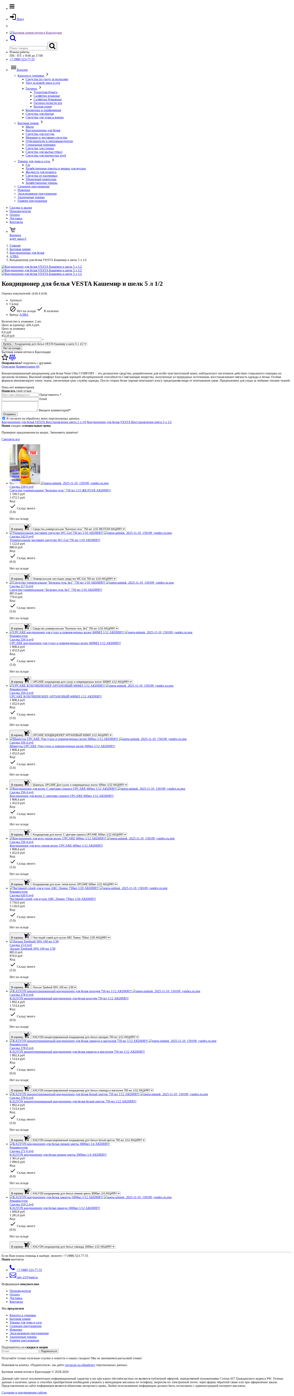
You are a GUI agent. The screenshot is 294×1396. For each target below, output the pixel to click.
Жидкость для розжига (41, 172)
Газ (28, 165)
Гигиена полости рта (48, 103)
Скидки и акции (21, 207)
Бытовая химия (28, 123)
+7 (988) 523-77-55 (22, 59)
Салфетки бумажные (48, 99)
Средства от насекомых (42, 175)
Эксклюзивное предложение (37, 193)
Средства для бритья (40, 113)
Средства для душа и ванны (45, 117)
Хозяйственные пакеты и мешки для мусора (56, 168)
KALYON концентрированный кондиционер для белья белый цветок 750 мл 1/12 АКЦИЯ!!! (73, 1101)
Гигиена (32, 88)
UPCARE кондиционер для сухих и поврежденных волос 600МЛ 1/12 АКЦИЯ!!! (65, 643)
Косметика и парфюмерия (43, 110)
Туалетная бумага (45, 92)
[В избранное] (5, 359)
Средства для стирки (40, 148)
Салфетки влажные (47, 95)
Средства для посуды (40, 134)
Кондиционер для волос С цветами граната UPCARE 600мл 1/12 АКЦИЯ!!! (62, 796)
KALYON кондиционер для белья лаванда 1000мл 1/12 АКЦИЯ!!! (55, 1208)
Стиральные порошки (41, 144)
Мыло (30, 126)
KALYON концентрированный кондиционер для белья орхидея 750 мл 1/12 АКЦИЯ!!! (69, 998)
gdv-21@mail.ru (27, 1277)
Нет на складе (12, 348)
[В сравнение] (12, 359)
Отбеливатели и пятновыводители (49, 141)
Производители (20, 211)
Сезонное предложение (34, 186)
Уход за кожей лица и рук (43, 82)
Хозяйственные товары (41, 183)
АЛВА (14, 256)
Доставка (16, 218)
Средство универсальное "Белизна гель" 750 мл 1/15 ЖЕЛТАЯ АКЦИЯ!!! (60, 490)
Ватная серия (43, 106)
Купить (7, 343)
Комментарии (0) (27, 366)
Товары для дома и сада (34, 161)
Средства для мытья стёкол (44, 152)
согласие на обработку (80, 1365)
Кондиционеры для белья (43, 130)
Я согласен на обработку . (43, 418)
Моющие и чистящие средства (46, 137)
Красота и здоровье (31, 75)
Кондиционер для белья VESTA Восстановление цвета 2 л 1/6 (44, 422)
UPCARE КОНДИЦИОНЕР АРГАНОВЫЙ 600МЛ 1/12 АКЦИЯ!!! (56, 696)
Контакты (16, 222)
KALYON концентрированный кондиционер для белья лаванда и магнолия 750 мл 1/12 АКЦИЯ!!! (77, 1051)
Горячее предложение (32, 200)
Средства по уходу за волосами (47, 79)
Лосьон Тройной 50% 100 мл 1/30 (32, 948)
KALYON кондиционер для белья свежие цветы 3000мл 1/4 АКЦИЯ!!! (58, 1154)
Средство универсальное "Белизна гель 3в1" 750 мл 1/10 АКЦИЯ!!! (56, 589)
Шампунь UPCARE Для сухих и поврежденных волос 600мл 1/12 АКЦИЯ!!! (62, 746)
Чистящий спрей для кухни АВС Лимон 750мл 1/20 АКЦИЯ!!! (53, 899)
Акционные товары (31, 197)
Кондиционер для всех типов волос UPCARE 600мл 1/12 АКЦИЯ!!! (56, 845)
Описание (8, 366)
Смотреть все (11, 439)
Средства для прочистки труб (46, 155)
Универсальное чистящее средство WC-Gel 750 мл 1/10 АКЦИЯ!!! (55, 540)
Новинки (24, 190)
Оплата (15, 214)
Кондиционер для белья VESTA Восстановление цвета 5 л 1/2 (129, 422)
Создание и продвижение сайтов (24, 1392)
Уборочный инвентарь (41, 179)
